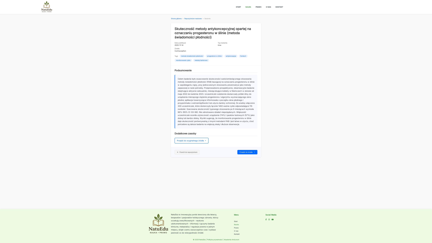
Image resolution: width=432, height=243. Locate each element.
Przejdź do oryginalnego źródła (190, 141)
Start (238, 7)
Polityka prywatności (214, 240)
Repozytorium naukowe (193, 18)
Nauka (248, 7)
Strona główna (176, 18)
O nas (268, 7)
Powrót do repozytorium (188, 152)
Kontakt (279, 7)
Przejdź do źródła (246, 152)
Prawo (258, 7)
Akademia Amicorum (231, 240)
